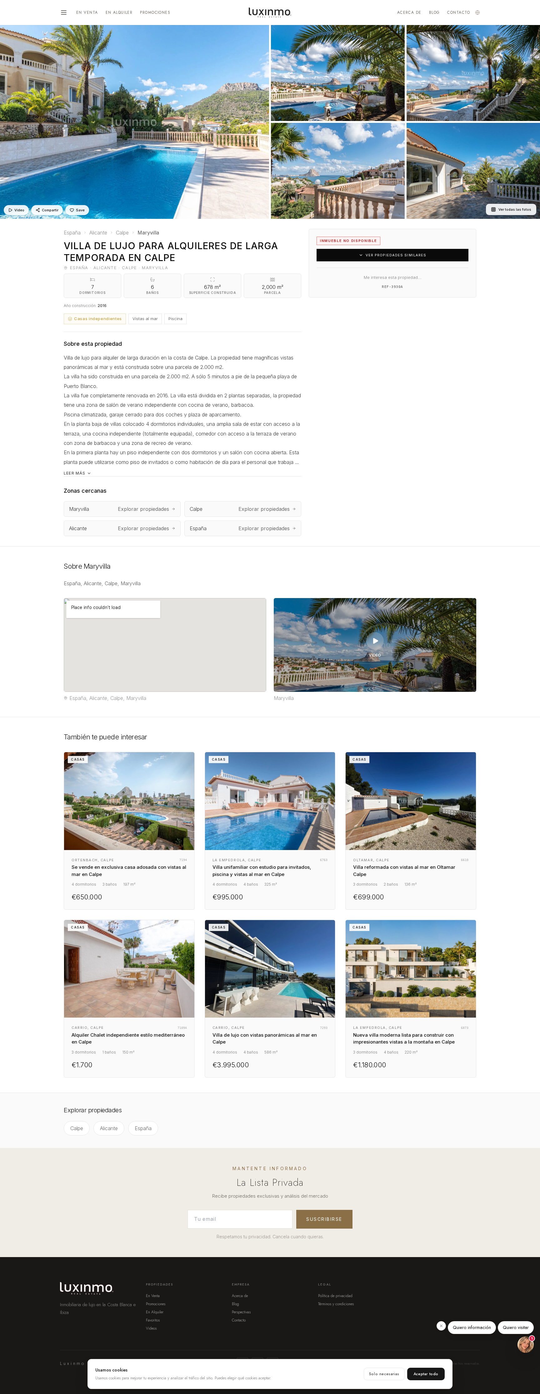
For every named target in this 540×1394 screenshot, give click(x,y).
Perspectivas (241, 1312)
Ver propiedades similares (396, 255)
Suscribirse (324, 1219)
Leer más (75, 473)
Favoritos (153, 1320)
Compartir (50, 210)
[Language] (477, 12)
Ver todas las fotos (514, 209)
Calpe (76, 1128)
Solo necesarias (384, 1374)
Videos (151, 1328)
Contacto (458, 12)
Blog (434, 12)
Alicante (109, 1128)
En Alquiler (119, 12)
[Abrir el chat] (526, 1344)
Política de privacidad (335, 1296)
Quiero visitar (516, 1327)
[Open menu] (64, 12)
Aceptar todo (425, 1374)
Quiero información (472, 1327)
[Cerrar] (441, 1326)
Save (80, 210)
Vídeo (19, 210)
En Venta (87, 12)
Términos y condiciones (336, 1304)
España (143, 1128)
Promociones (155, 12)
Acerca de (409, 12)
